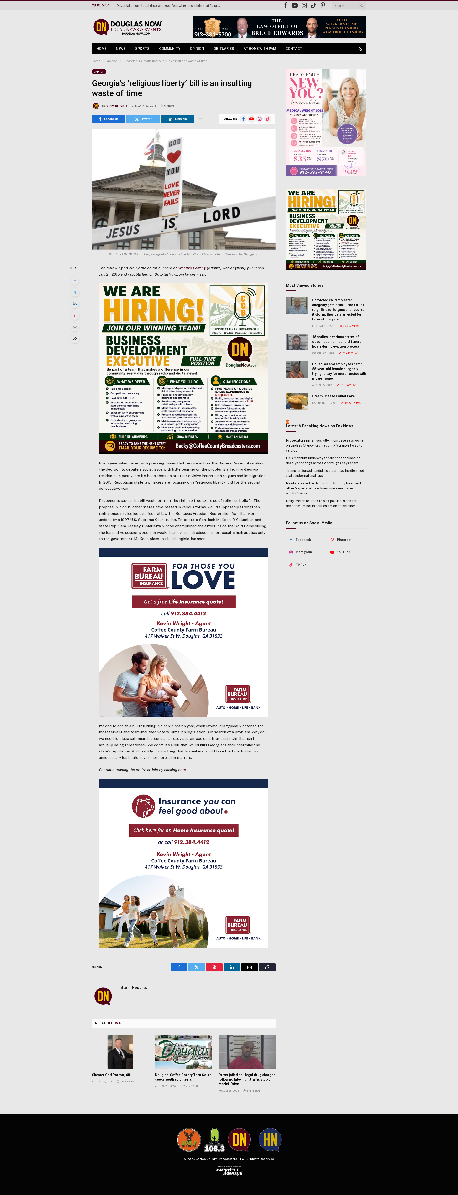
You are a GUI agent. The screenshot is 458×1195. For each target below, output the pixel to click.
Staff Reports (117, 105)
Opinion (197, 49)
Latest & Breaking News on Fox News (319, 426)
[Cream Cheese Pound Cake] (297, 401)
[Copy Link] (74, 338)
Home (101, 49)
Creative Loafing (192, 268)
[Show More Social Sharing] (200, 119)
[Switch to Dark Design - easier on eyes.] (360, 49)
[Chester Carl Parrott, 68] (120, 1052)
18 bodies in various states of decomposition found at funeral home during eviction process (337, 341)
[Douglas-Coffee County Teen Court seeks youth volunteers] (183, 1052)
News (121, 49)
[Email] (74, 327)
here (182, 769)
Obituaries (223, 49)
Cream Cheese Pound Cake (333, 396)
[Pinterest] (74, 315)
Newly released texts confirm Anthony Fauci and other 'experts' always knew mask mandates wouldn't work (323, 488)
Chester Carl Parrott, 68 (111, 1075)
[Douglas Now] (127, 26)
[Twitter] (74, 292)
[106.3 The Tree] (214, 1140)
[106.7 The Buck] (189, 1140)
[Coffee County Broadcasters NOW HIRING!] (183, 368)
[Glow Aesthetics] (326, 122)
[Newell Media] (229, 1171)
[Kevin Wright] (183, 632)
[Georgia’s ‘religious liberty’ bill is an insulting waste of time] (184, 189)
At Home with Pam (260, 49)
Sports (142, 49)
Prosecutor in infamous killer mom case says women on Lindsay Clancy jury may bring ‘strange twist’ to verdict (325, 445)
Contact (294, 49)
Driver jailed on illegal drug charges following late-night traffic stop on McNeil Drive (170, 6)
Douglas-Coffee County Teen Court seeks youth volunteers (183, 1077)
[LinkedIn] (74, 303)
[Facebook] (74, 280)
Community (169, 49)
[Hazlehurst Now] (270, 1140)
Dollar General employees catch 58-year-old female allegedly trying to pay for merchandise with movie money (339, 371)
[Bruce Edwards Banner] (279, 27)
